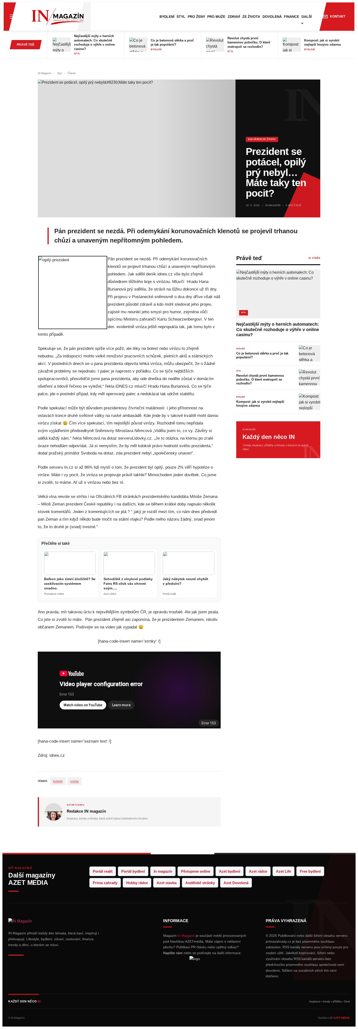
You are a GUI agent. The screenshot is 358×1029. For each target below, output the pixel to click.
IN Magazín (45, 73)
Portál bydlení (133, 871)
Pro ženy (196, 17)
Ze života (251, 17)
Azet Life (283, 871)
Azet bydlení (229, 871)
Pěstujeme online (195, 871)
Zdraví (234, 17)
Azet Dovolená (236, 883)
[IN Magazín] (57, 17)
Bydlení (167, 17)
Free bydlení (310, 871)
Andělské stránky (200, 883)
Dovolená (272, 17)
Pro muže (216, 17)
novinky (74, 781)
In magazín (163, 871)
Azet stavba (167, 883)
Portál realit (103, 871)
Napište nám (173, 953)
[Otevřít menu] (12, 16)
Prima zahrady (105, 883)
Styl (181, 17)
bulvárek (58, 781)
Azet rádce (258, 871)
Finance (291, 17)
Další (306, 17)
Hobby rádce (137, 883)
